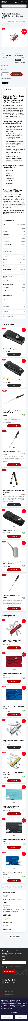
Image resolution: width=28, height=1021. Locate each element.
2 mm (23, 238)
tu (11, 1008)
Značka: (5, 25)
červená (23, 272)
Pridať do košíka (15, 74)
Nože (7, 299)
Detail (14, 354)
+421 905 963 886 (8, 994)
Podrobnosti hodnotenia (20, 21)
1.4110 (23, 228)
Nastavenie (14, 1012)
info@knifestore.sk (8, 991)
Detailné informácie (6, 78)
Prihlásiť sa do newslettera (9, 971)
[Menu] (26, 2)
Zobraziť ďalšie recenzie (14, 936)
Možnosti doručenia (20, 62)
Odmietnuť (7, 1017)
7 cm (24, 231)
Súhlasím (20, 1017)
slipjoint (23, 259)
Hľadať (24, 6)
